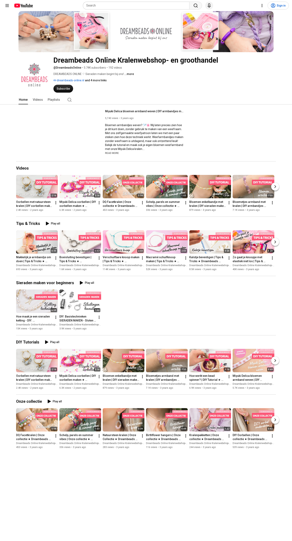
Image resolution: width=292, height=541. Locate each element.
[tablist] (146, 100)
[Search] (195, 6)
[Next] (275, 187)
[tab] (23, 100)
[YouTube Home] (23, 5)
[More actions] (56, 203)
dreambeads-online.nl (70, 80)
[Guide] (7, 5)
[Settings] (262, 5)
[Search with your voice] (209, 6)
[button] (112, 153)
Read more (112, 153)
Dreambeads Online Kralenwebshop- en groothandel (44, 265)
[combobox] (137, 5)
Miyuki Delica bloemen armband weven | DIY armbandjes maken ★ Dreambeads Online (145, 111)
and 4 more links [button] (96, 80)
